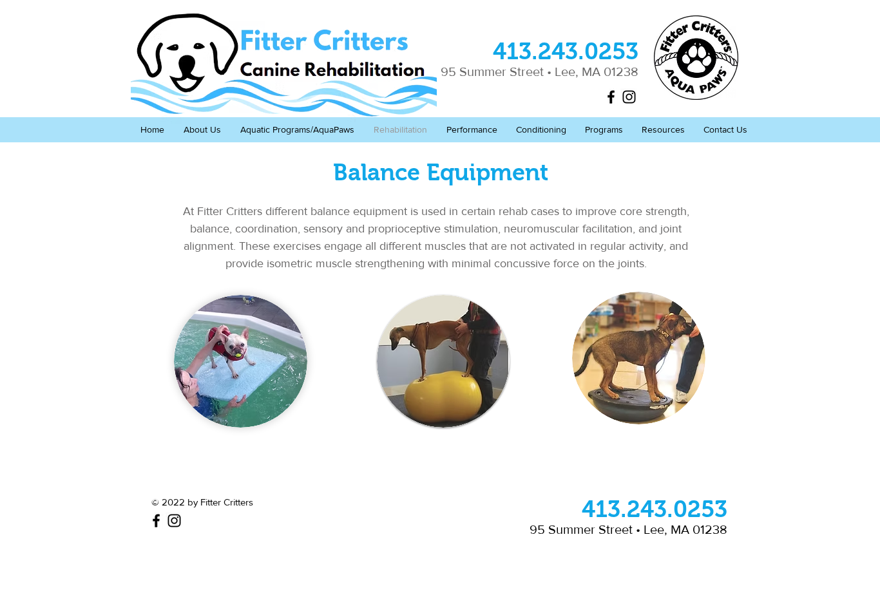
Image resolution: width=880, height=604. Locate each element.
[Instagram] (629, 97)
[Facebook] (611, 97)
